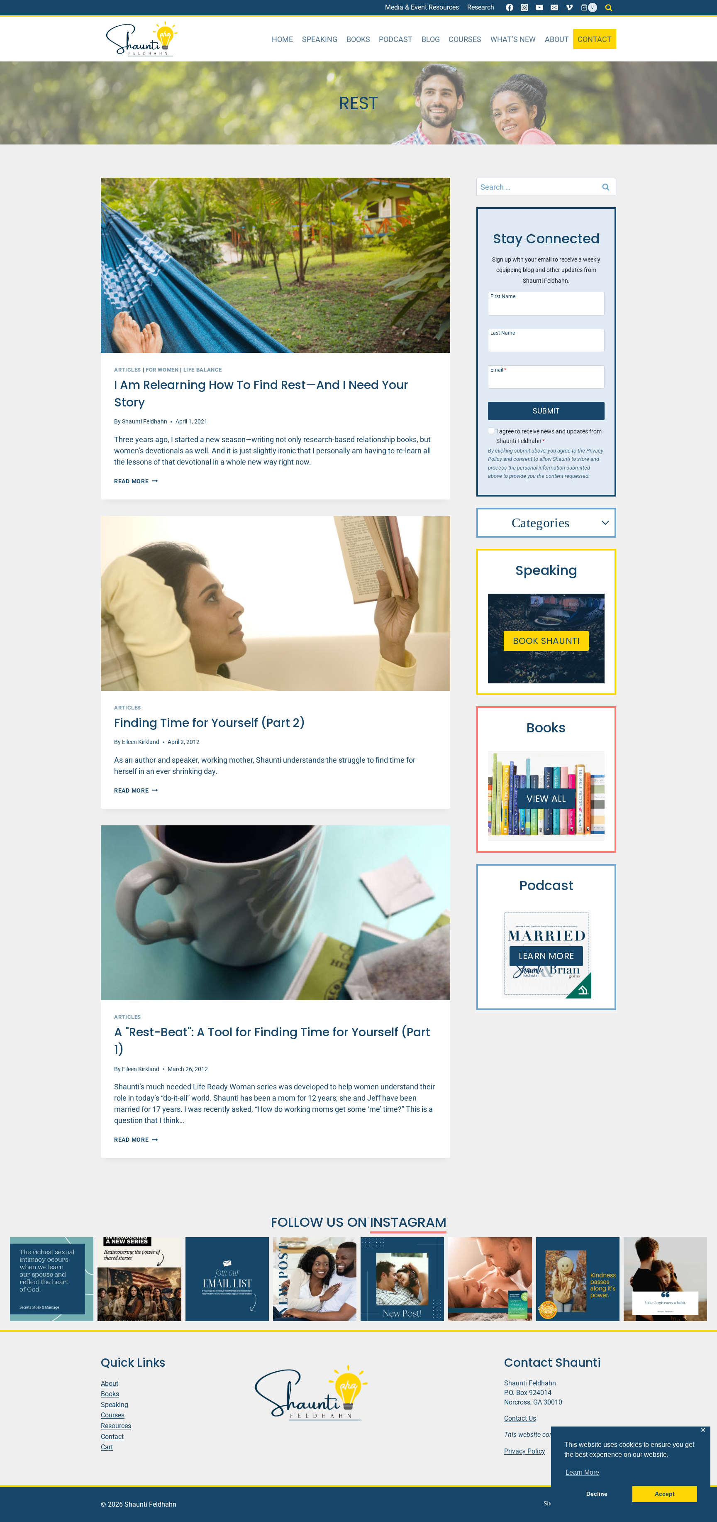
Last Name (502, 332)
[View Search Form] (608, 7)
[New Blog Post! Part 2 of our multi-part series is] (314, 1279)
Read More (136, 481)
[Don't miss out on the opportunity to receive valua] (227, 1279)
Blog (431, 39)
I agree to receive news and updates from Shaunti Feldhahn (549, 436)
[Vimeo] (569, 7)
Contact (595, 39)
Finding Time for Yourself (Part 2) (209, 723)
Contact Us (520, 1418)
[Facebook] (509, 7)
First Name (502, 296)
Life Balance (202, 370)
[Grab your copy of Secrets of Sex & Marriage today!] (51, 1279)
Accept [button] (665, 1493)
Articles (127, 370)
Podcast (395, 39)
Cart (107, 1447)
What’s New (513, 39)
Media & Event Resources (422, 7)
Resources (116, 1426)
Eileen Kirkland (140, 742)
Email (498, 369)
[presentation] (275, 265)
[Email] (554, 7)
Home (282, 39)
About (557, 39)
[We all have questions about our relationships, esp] (490, 1279)
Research (480, 7)
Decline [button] (596, 1493)
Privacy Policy (524, 1451)
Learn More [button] (582, 1472)
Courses (465, 39)
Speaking (319, 39)
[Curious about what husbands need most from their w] (402, 1279)
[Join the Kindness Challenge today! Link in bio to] (577, 1279)
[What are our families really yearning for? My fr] (139, 1279)
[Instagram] (524, 7)
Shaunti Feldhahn (144, 421)
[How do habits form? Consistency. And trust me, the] (665, 1279)
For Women (162, 370)
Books (358, 39)
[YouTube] (539, 7)
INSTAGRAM (408, 1222)
